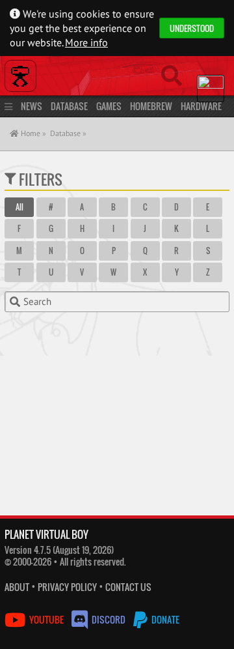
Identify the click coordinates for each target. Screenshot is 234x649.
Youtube (46, 619)
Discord (108, 619)
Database (69, 106)
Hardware (201, 106)
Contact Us (128, 587)
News (31, 106)
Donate (164, 619)
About (17, 587)
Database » (68, 133)
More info (86, 42)
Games (109, 106)
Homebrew (151, 106)
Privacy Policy (67, 587)
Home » (32, 133)
